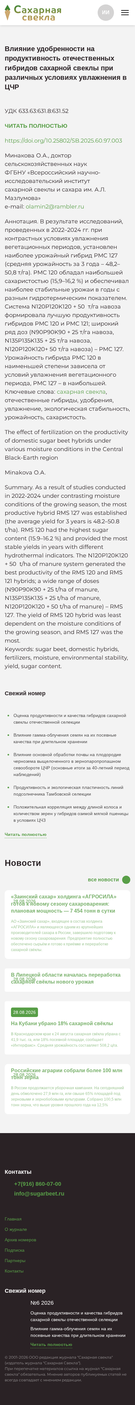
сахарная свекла (81, 391)
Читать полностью (25, 834)
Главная (13, 1218)
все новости (103, 879)
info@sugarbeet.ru (38, 1193)
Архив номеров (20, 1239)
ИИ (106, 12)
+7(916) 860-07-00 (37, 1184)
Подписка (14, 1250)
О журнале (16, 1229)
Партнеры (15, 1260)
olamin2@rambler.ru (55, 206)
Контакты (14, 1270)
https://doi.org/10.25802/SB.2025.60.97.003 (63, 140)
